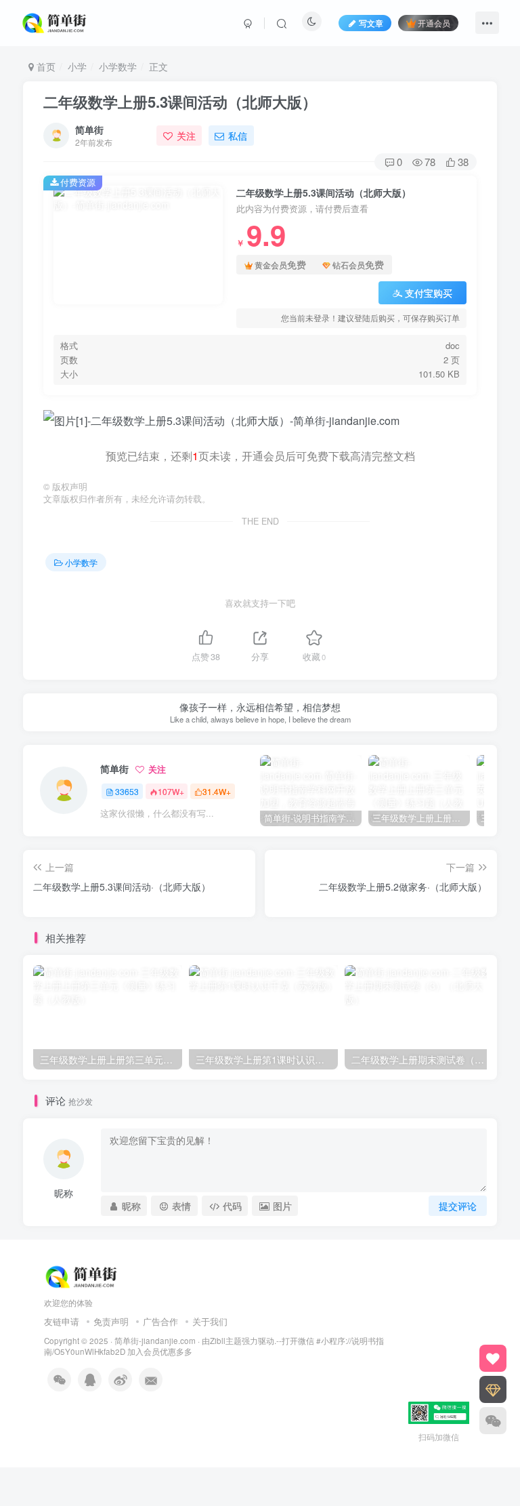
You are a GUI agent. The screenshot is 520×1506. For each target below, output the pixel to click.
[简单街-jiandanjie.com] (55, 21)
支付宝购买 (428, 293)
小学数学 (118, 66)
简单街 (89, 129)
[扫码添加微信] (492, 1420)
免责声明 (111, 1321)
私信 (237, 135)
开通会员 (434, 22)
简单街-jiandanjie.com (155, 1340)
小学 (77, 66)
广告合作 (160, 1321)
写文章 (371, 22)
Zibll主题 (226, 1340)
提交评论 (458, 1206)
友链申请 (61, 1321)
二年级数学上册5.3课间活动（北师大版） (180, 102)
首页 (45, 66)
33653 (127, 791)
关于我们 (210, 1321)
